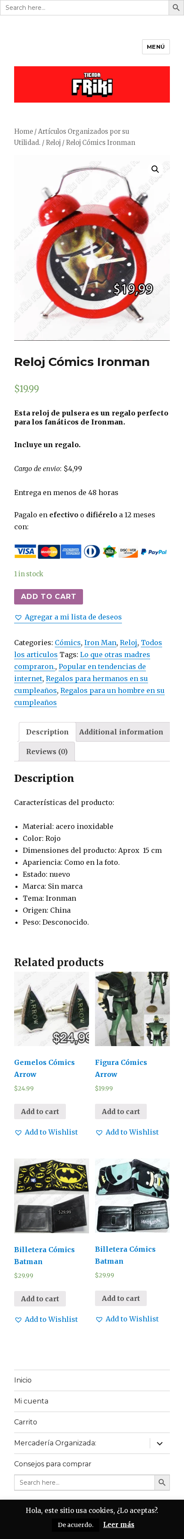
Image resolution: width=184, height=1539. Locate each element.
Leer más (118, 1525)
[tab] (47, 732)
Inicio (23, 1380)
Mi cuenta (31, 1401)
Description (47, 732)
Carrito (25, 1422)
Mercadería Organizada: (55, 1443)
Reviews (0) (47, 751)
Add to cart (48, 597)
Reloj (53, 143)
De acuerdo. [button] (75, 1525)
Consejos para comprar (53, 1464)
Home (23, 132)
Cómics (68, 642)
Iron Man (100, 642)
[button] (68, 617)
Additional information (121, 732)
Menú (156, 46)
